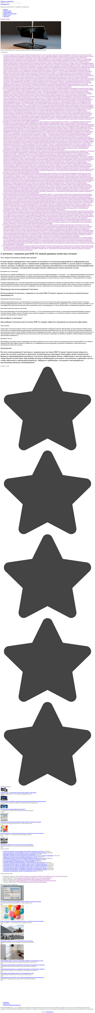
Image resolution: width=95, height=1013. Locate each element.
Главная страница (5, 19)
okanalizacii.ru (50, 1011)
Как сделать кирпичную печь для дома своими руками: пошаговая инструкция (34, 880)
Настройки (6, 16)
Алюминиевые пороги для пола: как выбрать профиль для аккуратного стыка (24, 858)
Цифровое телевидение (9, 13)
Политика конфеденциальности (12, 1005)
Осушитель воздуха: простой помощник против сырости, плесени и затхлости (24, 866)
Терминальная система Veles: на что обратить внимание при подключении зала (22, 977)
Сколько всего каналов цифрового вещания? (13, 809)
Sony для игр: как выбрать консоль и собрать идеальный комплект (21, 859)
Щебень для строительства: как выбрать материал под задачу (20, 857)
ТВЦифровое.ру (5, 4)
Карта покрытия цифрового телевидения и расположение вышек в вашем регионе (23, 801)
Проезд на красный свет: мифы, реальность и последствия (34, 879)
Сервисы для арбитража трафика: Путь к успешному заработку (35, 877)
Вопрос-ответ (7, 15)
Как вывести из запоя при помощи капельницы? (34, 882)
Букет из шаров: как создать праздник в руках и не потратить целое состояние (22, 833)
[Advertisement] (47, 990)
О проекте (6, 1002)
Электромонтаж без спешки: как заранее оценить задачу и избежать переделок (25, 864)
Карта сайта (6, 1003)
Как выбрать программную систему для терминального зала (19, 871)
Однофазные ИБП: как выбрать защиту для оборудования (19, 861)
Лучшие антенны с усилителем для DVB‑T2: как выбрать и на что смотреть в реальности (44, 876)
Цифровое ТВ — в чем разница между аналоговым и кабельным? (18, 792)
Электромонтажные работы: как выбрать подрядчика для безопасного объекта (25, 868)
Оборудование (7, 12)
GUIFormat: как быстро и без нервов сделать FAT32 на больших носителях (21, 822)
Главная (5, 9)
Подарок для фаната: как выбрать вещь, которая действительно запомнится (24, 862)
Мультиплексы (7, 10)
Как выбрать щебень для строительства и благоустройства (17, 844)
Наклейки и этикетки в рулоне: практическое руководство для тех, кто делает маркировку (28, 855)
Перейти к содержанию (7, 1)
